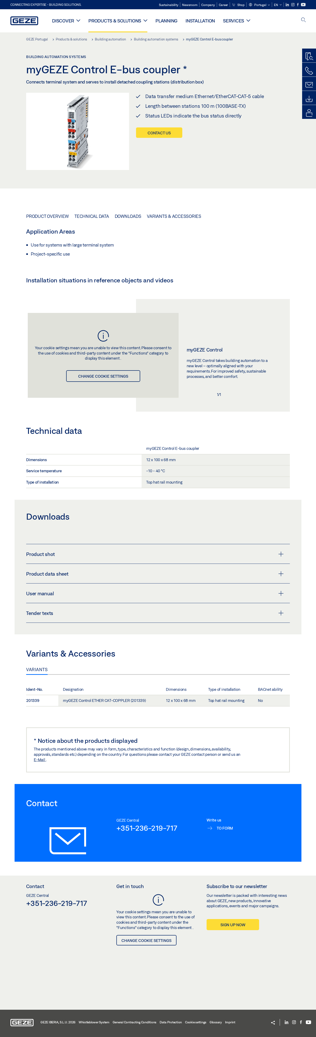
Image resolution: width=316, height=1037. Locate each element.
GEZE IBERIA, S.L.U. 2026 (57, 1022)
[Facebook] (298, 5)
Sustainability (168, 5)
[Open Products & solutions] (145, 20)
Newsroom (189, 5)
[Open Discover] (78, 20)
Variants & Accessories (174, 216)
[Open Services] (248, 20)
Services (233, 20)
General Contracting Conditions (135, 1022)
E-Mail (40, 759)
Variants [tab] (37, 669)
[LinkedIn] (288, 5)
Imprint (230, 1022)
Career (223, 5)
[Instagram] (293, 5)
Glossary (216, 1022)
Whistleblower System (94, 1022)
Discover (63, 20)
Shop (241, 5)
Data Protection (171, 1022)
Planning (166, 20)
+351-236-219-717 (146, 828)
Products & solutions (114, 20)
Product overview (47, 216)
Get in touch (130, 886)
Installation (200, 20)
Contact (35, 886)
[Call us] (309, 71)
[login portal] (309, 113)
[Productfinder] (309, 57)
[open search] (303, 20)
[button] (259, 5)
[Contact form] (309, 85)
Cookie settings (195, 1022)
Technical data (91, 216)
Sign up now (232, 925)
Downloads (128, 216)
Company (208, 5)
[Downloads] (309, 99)
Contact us (159, 133)
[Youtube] (303, 5)
